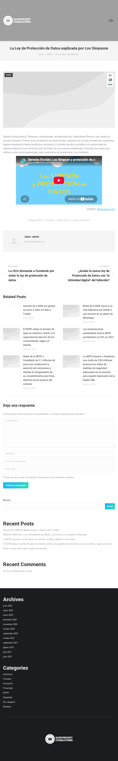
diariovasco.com (106, 209)
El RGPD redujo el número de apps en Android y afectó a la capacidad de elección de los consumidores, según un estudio (39, 337)
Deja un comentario (81, 220)
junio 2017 (7, 656)
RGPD (8, 75)
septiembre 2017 (10, 643)
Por (49, 220)
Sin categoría (9, 702)
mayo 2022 (8, 610)
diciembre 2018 (10, 619)
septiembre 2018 (10, 633)
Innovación (8, 683)
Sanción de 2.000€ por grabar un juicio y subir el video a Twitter (39, 310)
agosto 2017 (8, 647)
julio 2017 (7, 652)
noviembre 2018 (10, 624)
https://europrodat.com (35, 242)
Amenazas (8, 674)
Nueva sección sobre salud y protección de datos (25, 548)
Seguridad (7, 697)
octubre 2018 (9, 629)
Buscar (6, 500)
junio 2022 (7, 606)
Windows (7, 706)
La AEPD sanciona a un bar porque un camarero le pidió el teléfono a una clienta (39, 539)
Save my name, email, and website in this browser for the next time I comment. (40, 477)
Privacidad (7, 688)
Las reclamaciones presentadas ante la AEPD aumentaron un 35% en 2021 (98, 333)
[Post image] (11, 311)
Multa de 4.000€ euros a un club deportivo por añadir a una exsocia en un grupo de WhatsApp (98, 312)
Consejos (7, 679)
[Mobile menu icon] (111, 20)
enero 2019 (8, 615)
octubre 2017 (9, 638)
